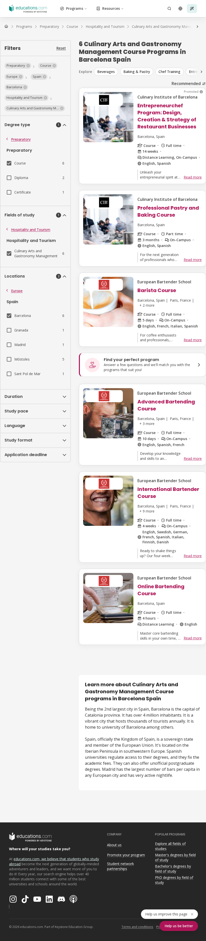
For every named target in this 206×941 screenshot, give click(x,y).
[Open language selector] (180, 8)
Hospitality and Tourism (30, 229)
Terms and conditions (137, 927)
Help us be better (179, 925)
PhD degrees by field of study (174, 880)
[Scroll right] (197, 26)
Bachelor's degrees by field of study (173, 868)
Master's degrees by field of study (175, 857)
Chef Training (169, 71)
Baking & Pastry (136, 71)
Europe (17, 290)
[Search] (169, 8)
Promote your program (126, 854)
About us (114, 844)
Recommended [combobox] (186, 83)
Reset (61, 48)
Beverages (106, 71)
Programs (74, 8)
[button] (18, 66)
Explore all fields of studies (170, 846)
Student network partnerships (120, 866)
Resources (111, 8)
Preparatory (21, 139)
